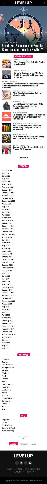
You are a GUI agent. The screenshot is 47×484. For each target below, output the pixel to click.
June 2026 (6, 176)
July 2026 (5, 173)
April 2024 (6, 248)
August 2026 (7, 171)
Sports (4, 404)
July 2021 (5, 340)
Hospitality (6, 387)
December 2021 (8, 326)
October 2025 (7, 198)
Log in (4, 422)
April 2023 (6, 282)
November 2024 (8, 229)
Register (5, 420)
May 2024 (5, 246)
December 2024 (8, 226)
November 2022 (8, 296)
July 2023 (5, 273)
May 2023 (5, 279)
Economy (5, 362)
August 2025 (7, 204)
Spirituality (6, 401)
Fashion (5, 370)
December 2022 (8, 293)
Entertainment (7, 365)
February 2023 (7, 287)
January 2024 (7, 257)
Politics (5, 395)
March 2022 (6, 318)
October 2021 (7, 332)
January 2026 (7, 190)
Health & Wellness (9, 384)
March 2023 (6, 284)
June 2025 (6, 209)
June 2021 (6, 343)
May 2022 (5, 312)
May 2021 (5, 346)
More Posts (23, 158)
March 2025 (6, 218)
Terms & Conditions (32, 469)
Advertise (18, 469)
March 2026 (6, 184)
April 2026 (6, 182)
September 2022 (8, 301)
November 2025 (8, 195)
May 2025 (5, 212)
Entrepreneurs (8, 368)
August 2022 (7, 304)
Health (4, 382)
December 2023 (8, 260)
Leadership (6, 390)
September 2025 (8, 201)
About (9, 469)
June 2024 (6, 243)
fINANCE (5, 373)
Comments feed (8, 428)
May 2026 (5, 179)
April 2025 (6, 215)
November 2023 (8, 262)
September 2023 (8, 268)
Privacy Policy (18, 472)
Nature (4, 393)
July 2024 (5, 240)
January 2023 (7, 290)
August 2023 (7, 271)
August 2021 (7, 337)
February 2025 (7, 221)
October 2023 (7, 265)
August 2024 (7, 237)
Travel (4, 409)
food (4, 376)
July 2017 (5, 348)
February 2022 (7, 321)
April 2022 (6, 315)
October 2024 (7, 232)
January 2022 (7, 323)
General (5, 379)
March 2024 (6, 251)
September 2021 (8, 335)
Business (5, 359)
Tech (4, 407)
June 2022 (6, 310)
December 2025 (8, 193)
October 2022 (7, 298)
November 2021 (8, 329)
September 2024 (8, 234)
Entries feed (7, 425)
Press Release (8, 398)
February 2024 (7, 254)
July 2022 (5, 307)
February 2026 (7, 187)
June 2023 (6, 276)
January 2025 (7, 223)
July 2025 (5, 207)
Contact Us (32, 472)
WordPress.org (8, 431)
